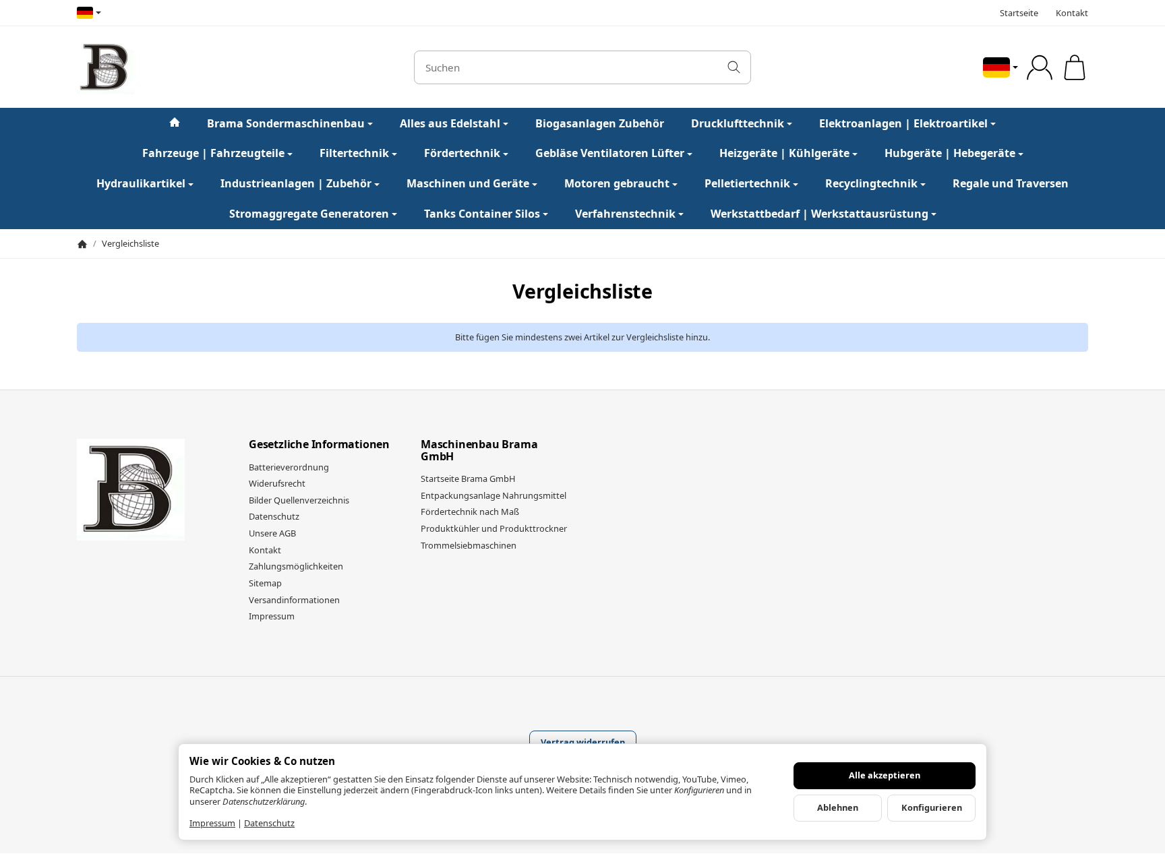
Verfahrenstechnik (625, 213)
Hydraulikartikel (140, 183)
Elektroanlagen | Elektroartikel (903, 123)
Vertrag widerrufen (583, 742)
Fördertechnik (462, 153)
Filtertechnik (354, 153)
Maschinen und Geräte (468, 183)
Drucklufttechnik (737, 123)
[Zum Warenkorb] (1074, 67)
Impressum (212, 823)
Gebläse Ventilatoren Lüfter (609, 153)
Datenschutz (269, 823)
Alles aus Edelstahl (450, 123)
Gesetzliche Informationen (319, 445)
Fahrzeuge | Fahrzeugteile (213, 153)
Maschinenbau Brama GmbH (479, 450)
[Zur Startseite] (228, 67)
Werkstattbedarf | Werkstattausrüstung (819, 213)
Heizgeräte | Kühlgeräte (784, 153)
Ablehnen (837, 807)
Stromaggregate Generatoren (309, 213)
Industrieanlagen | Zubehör (295, 183)
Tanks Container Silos (482, 213)
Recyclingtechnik (871, 183)
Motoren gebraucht (616, 183)
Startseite (1019, 13)
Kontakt (1072, 13)
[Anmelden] (1039, 67)
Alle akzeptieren (884, 775)
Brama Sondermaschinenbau (286, 123)
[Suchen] (734, 67)
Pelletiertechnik (747, 183)
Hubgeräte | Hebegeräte (950, 153)
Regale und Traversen (1011, 183)
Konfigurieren (931, 807)
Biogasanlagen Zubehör (599, 123)
